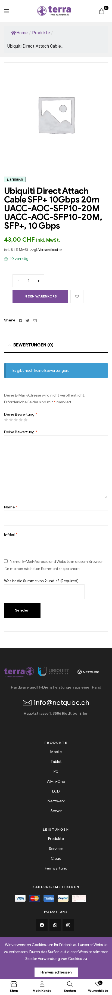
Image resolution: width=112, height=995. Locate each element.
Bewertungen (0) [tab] (33, 345)
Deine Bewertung (20, 414)
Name (10, 507)
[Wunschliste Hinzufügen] (76, 296)
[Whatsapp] (55, 925)
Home (22, 32)
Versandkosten (50, 250)
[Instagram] (68, 925)
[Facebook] (42, 925)
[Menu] (6, 11)
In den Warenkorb (40, 296)
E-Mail (10, 534)
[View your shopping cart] (101, 10)
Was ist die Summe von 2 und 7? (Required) (41, 581)
